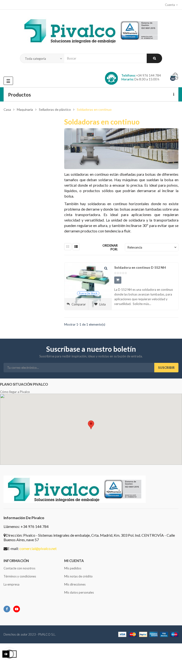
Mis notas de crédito (78, 576)
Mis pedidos (72, 568)
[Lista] (76, 246)
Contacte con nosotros (19, 568)
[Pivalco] (91, 32)
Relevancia (152, 247)
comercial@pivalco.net (38, 548)
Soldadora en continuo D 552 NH (140, 267)
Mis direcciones (75, 584)
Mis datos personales (79, 592)
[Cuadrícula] (67, 246)
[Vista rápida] (105, 268)
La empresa (11, 584)
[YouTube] (16, 609)
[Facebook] (7, 609)
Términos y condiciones (20, 576)
